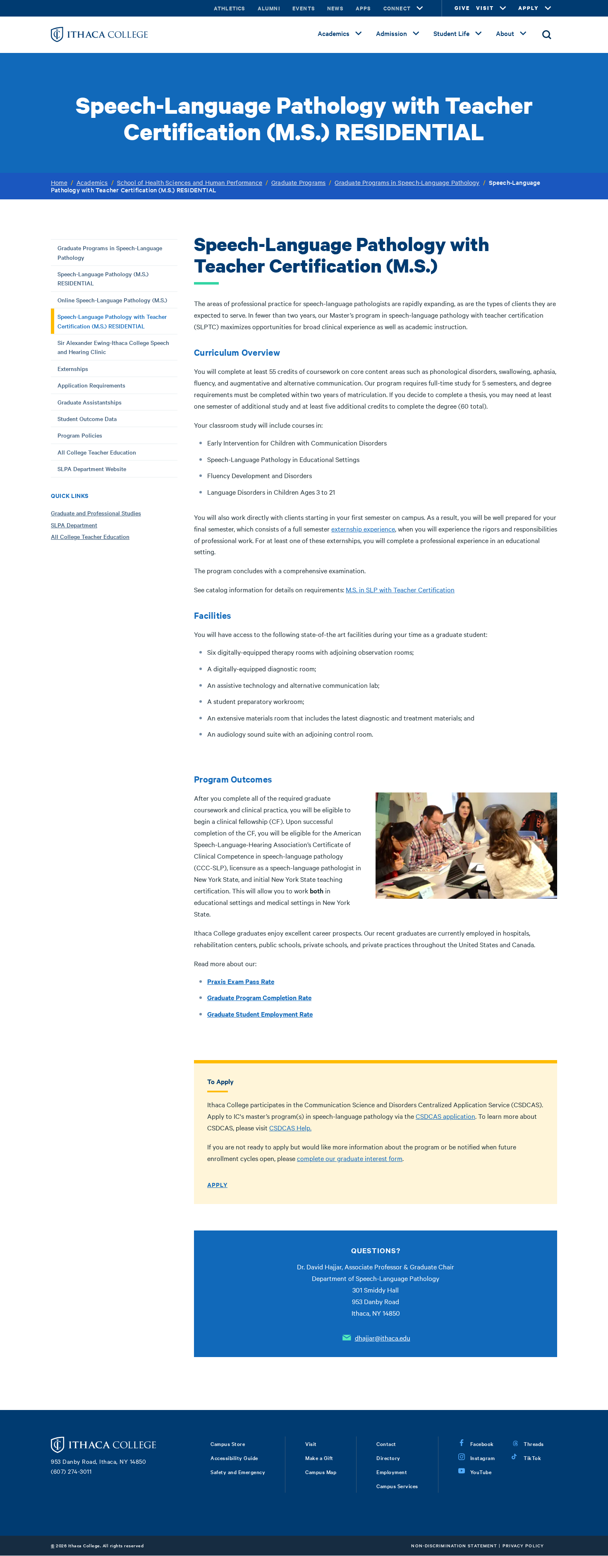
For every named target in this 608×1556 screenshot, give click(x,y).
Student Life (451, 33)
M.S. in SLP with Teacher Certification (400, 589)
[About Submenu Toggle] (523, 33)
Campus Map (320, 1471)
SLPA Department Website (91, 468)
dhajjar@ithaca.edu (382, 1337)
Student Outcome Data (87, 418)
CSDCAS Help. (290, 1127)
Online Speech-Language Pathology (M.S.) (112, 300)
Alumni (269, 8)
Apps (363, 8)
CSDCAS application (445, 1115)
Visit (311, 1443)
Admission (391, 33)
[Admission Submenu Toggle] (416, 33)
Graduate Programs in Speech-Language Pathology (407, 182)
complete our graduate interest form (349, 1158)
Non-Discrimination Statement (454, 1545)
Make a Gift (319, 1457)
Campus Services (397, 1485)
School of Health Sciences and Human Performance (189, 182)
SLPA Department (74, 525)
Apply (217, 1184)
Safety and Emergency (238, 1471)
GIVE (462, 8)
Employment (391, 1471)
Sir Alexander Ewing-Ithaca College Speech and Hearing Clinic (113, 347)
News (335, 8)
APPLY (528, 8)
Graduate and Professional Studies (96, 513)
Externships (72, 368)
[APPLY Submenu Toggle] (548, 8)
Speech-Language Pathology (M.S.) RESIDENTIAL (102, 278)
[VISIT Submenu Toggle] (503, 8)
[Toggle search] (546, 35)
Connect (397, 8)
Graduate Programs (298, 182)
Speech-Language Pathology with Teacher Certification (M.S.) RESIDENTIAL (112, 321)
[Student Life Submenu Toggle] (478, 33)
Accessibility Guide (234, 1457)
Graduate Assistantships (89, 402)
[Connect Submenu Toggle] (420, 8)
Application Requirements (91, 385)
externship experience (363, 528)
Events (303, 8)
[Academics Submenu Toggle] (358, 33)
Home (59, 182)
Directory (388, 1457)
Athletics (229, 8)
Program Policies (79, 435)
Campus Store (228, 1443)
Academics (333, 33)
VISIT (485, 8)
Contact (386, 1443)
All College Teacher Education (96, 452)
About (505, 33)
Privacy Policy (523, 1545)
